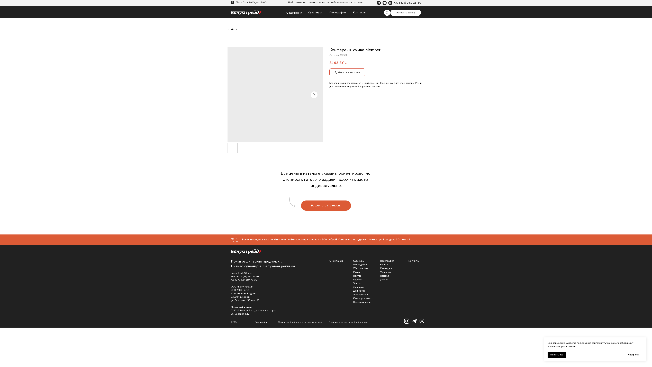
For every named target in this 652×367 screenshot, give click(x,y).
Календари (386, 268)
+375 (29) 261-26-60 (407, 3)
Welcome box (360, 268)
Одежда (358, 279)
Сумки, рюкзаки (361, 298)
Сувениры (358, 261)
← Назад (233, 29)
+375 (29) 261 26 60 (248, 276)
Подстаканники (361, 302)
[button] (405, 13)
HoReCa (384, 275)
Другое (384, 279)
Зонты (356, 283)
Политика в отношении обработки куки (348, 322)
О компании (336, 261)
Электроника (360, 294)
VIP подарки (360, 264)
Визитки (384, 264)
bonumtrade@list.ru (241, 273)
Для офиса (359, 290)
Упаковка (385, 272)
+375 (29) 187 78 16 (246, 280)
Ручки (356, 272)
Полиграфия (387, 261)
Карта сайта (261, 322)
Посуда (357, 275)
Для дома (358, 287)
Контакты (413, 261)
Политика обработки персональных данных (300, 322)
